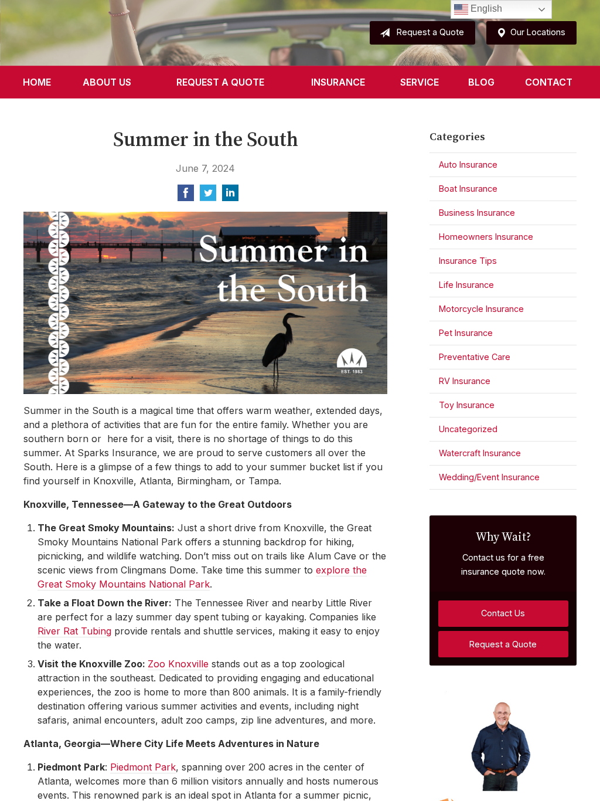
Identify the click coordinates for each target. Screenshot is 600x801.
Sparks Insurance (109, 32)
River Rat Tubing (74, 631)
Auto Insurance (468, 164)
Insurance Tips (468, 261)
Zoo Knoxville (178, 664)
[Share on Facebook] (186, 196)
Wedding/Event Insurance (489, 477)
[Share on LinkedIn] (230, 196)
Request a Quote (430, 32)
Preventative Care (474, 357)
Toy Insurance (467, 405)
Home (37, 82)
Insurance (338, 82)
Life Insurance (466, 285)
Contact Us (503, 613)
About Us (107, 82)
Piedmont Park (143, 767)
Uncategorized (468, 429)
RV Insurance (464, 381)
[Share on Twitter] (208, 196)
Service (419, 82)
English (485, 8)
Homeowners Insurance (486, 237)
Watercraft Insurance (480, 453)
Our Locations (537, 32)
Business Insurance (477, 213)
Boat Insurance (468, 189)
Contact (548, 82)
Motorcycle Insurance (481, 309)
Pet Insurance (466, 333)
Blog (481, 82)
